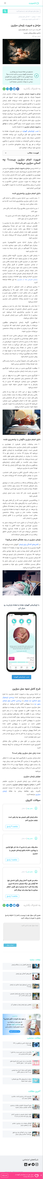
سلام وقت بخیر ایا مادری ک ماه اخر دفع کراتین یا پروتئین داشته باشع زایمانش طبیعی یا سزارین (22, 850)
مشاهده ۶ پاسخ (12, 896)
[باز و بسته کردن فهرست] (5, 153)
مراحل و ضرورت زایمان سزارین (25, 25)
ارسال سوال (10, 945)
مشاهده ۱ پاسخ (12, 860)
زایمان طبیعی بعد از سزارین (27, 279)
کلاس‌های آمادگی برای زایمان (29, 544)
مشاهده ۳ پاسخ (12, 826)
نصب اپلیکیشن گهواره (21, 677)
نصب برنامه (4, 1175)
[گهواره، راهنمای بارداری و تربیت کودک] (34, 6)
